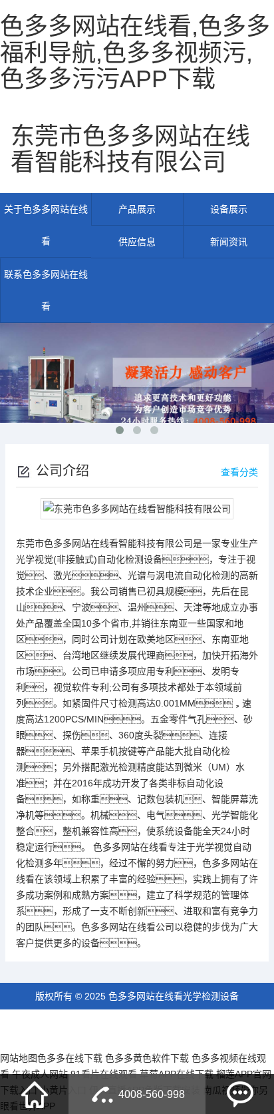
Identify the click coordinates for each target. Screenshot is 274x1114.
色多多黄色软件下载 (147, 1058)
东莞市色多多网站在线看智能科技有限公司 (130, 149)
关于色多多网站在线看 (46, 225)
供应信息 (137, 241)
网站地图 (18, 1058)
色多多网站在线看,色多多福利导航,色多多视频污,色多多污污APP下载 (135, 53)
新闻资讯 (228, 241)
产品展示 (137, 209)
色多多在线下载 (69, 1058)
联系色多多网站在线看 (46, 290)
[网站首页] (34, 1094)
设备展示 (228, 209)
